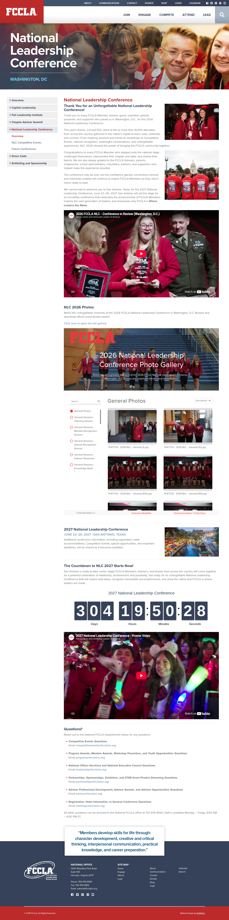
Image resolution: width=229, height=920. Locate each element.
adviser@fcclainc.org (89, 794)
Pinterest (216, 3)
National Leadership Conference (32, 129)
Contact (132, 3)
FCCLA (21, 12)
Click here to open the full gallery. (85, 323)
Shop (164, 3)
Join (126, 14)
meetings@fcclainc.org (90, 806)
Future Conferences (24, 149)
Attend (188, 14)
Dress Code (19, 156)
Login (178, 3)
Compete (166, 14)
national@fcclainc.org (87, 888)
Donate (149, 3)
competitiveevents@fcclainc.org (96, 745)
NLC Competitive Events (26, 142)
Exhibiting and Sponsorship (29, 163)
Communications (109, 3)
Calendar (194, 3)
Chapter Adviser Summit (27, 122)
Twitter (211, 3)
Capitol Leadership (24, 108)
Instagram (220, 3)
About (87, 3)
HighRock (200, 913)
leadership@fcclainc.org (91, 769)
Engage (144, 14)
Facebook (207, 3)
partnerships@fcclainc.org (92, 782)
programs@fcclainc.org (90, 758)
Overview (18, 100)
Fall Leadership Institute (27, 115)
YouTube (224, 3)
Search (222, 14)
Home (120, 868)
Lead (207, 14)
